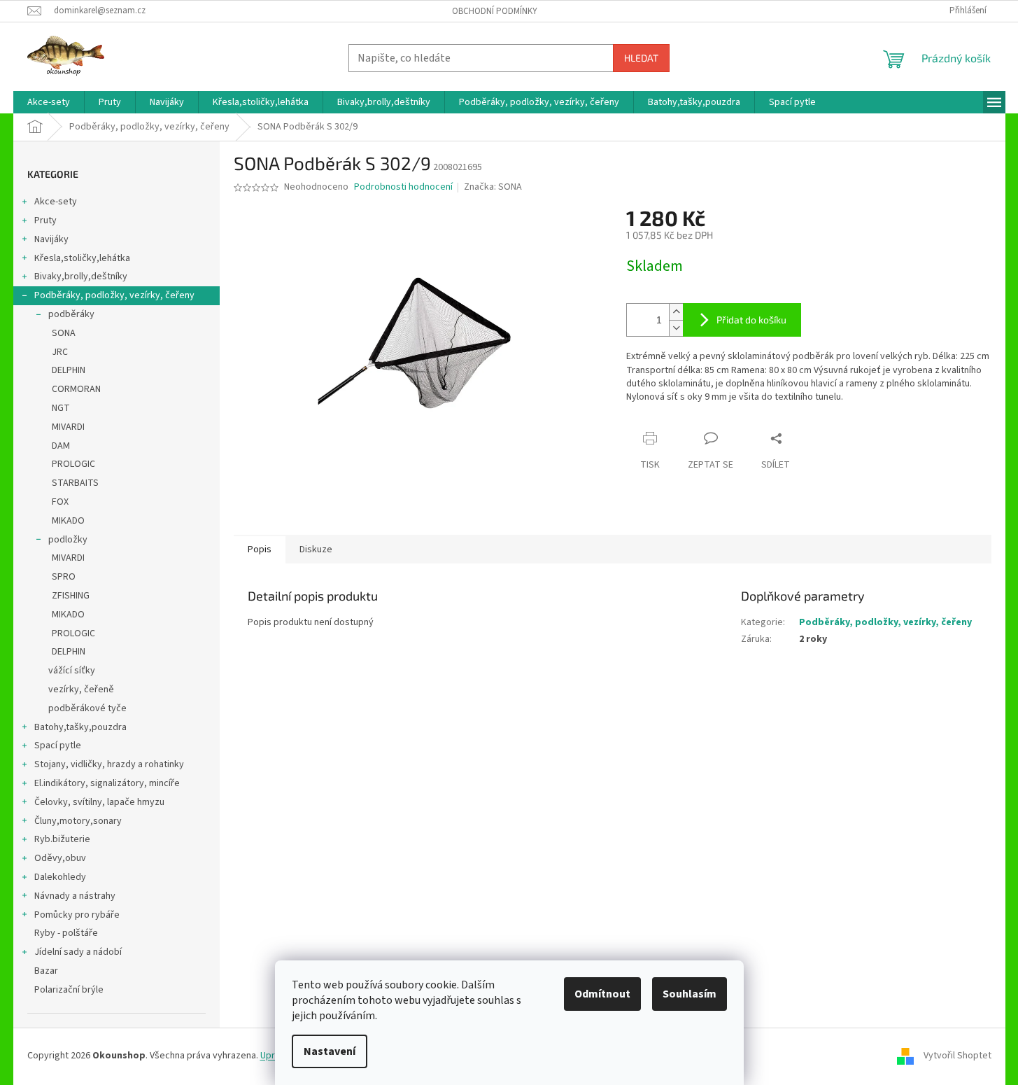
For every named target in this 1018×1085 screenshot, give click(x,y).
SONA (64, 333)
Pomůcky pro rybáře (77, 915)
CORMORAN (76, 389)
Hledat (641, 58)
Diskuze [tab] (315, 549)
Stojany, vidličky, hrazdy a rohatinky (109, 764)
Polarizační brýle (69, 990)
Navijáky (51, 239)
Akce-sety (55, 202)
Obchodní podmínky (494, 11)
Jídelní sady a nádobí (78, 952)
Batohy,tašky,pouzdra (80, 727)
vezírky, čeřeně (81, 689)
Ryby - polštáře (66, 933)
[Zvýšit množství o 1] (676, 312)
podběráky (71, 314)
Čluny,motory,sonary (78, 821)
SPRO (64, 577)
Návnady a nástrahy (74, 896)
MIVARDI (68, 427)
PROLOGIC (73, 464)
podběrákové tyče (87, 708)
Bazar (46, 971)
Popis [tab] (259, 549)
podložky (67, 540)
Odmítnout (602, 994)
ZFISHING (71, 596)
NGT (61, 408)
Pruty (45, 220)
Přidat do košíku (751, 320)
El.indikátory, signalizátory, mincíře (107, 783)
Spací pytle (57, 745)
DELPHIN (68, 370)
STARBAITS (75, 483)
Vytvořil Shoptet (957, 1056)
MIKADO (68, 521)
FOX (60, 502)
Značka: (493, 187)
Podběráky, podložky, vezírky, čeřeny (114, 295)
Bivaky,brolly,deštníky (80, 277)
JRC (60, 352)
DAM (61, 446)
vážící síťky (71, 671)
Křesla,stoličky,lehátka (82, 258)
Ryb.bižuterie (62, 839)
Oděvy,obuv (60, 858)
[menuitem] (48, 102)
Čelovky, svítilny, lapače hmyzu (99, 802)
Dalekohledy (60, 877)
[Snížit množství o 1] (676, 328)
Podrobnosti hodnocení (403, 187)
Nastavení (329, 1051)
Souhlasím (689, 994)
